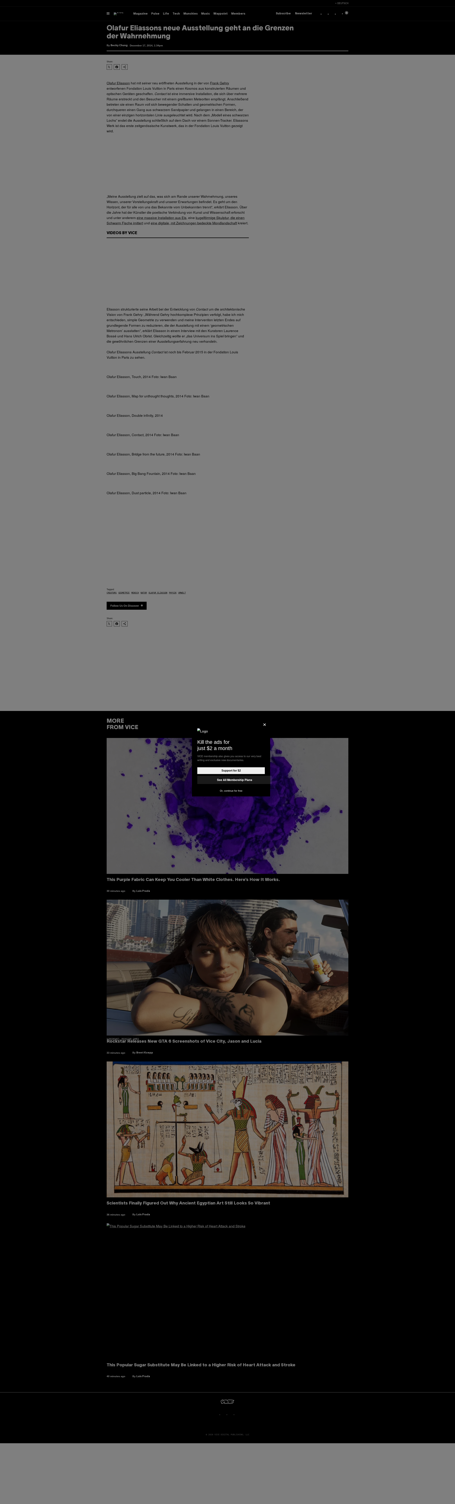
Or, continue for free (231, 790)
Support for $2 (231, 770)
